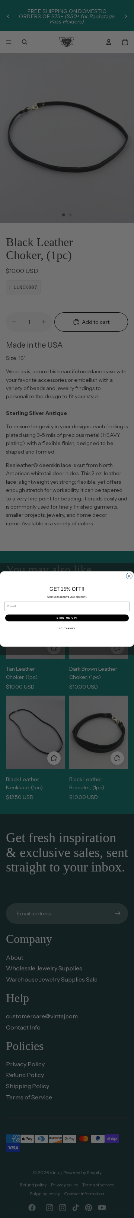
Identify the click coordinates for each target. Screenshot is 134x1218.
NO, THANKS (67, 628)
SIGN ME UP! (67, 617)
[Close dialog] (129, 576)
